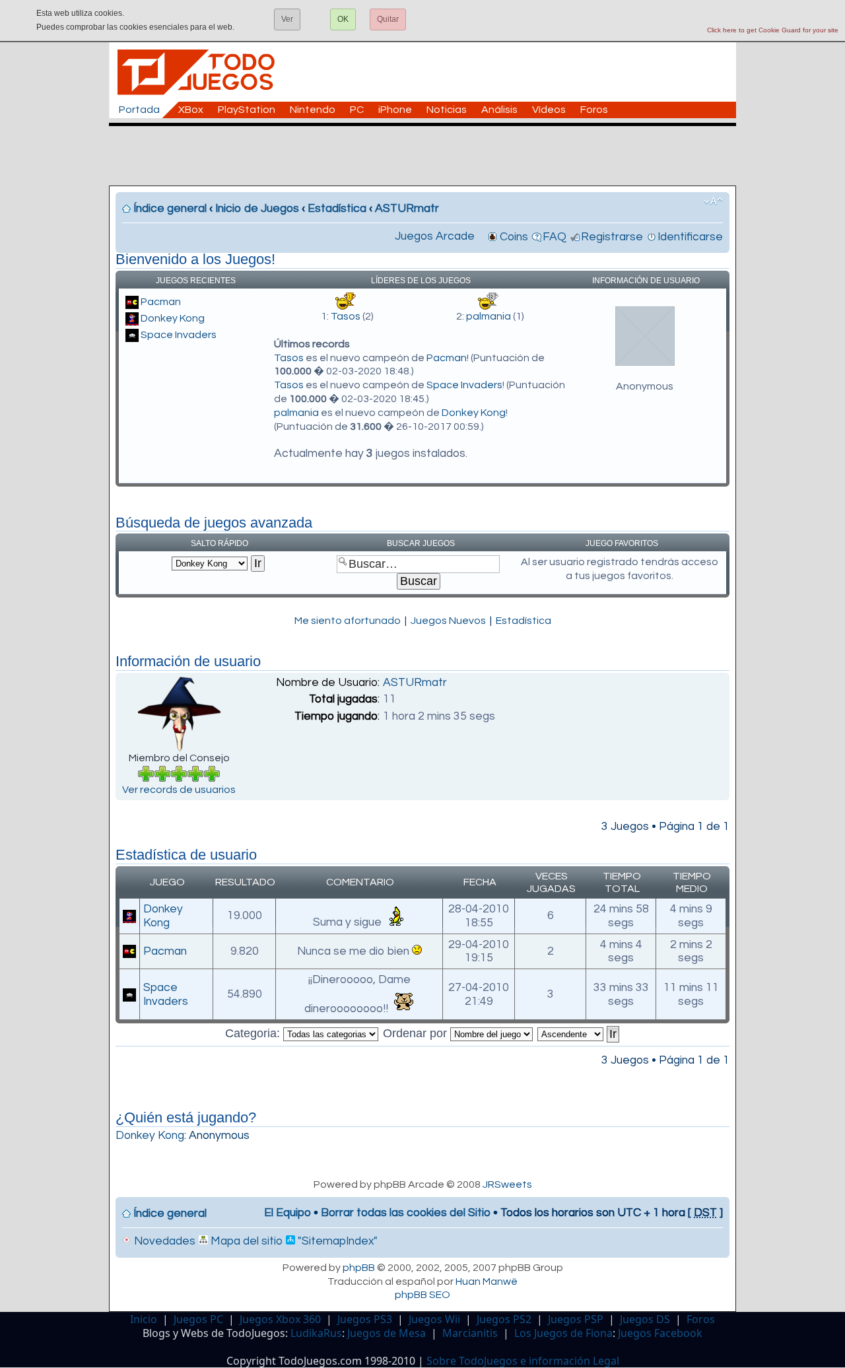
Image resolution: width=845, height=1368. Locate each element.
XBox (190, 109)
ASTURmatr (407, 209)
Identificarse (690, 237)
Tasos (345, 316)
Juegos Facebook (660, 1333)
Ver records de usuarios (179, 789)
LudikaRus (316, 1333)
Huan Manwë (487, 1281)
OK (343, 19)
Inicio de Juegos (257, 209)
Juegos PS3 (364, 1319)
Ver (287, 19)
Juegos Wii (434, 1319)
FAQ (554, 237)
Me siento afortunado (347, 620)
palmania (488, 316)
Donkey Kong (173, 318)
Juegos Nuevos (448, 620)
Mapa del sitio (245, 1241)
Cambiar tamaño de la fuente (713, 201)
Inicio (143, 1319)
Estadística (337, 209)
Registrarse (612, 237)
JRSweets (507, 1184)
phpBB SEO (422, 1294)
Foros (594, 109)
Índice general (170, 209)
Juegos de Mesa (386, 1333)
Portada (139, 109)
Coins (514, 237)
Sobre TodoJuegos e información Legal (522, 1360)
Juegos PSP (575, 1319)
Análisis (499, 109)
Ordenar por (416, 1033)
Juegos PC (198, 1319)
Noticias (446, 109)
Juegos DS (645, 1319)
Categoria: (254, 1033)
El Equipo (287, 1213)
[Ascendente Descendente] (579, 1033)
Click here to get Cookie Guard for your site (772, 30)
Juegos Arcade (435, 236)
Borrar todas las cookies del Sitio (405, 1213)
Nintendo (312, 109)
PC (357, 109)
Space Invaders (179, 334)
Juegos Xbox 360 (280, 1319)
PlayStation (246, 109)
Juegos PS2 (504, 1319)
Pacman (161, 301)
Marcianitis (470, 1333)
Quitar (388, 19)
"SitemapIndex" (336, 1241)
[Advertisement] (429, 156)
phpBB (359, 1267)
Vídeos (549, 109)
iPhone (395, 109)
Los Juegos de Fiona (563, 1333)
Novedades (163, 1241)
